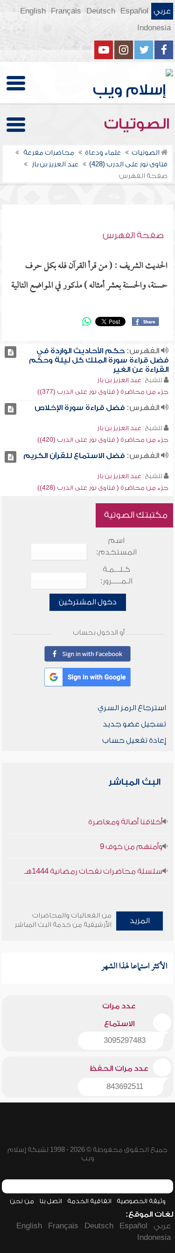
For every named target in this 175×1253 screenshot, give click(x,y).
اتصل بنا (50, 1201)
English (33, 11)
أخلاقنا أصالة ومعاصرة (125, 822)
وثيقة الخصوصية (141, 1201)
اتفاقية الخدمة (89, 1201)
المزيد (140, 921)
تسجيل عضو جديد (134, 724)
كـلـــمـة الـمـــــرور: (116, 575)
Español (134, 11)
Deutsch (100, 11)
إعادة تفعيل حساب (134, 740)
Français (66, 11)
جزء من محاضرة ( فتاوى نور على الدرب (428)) (102, 487)
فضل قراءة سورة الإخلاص (80, 408)
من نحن (22, 1201)
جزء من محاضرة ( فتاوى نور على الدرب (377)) (102, 391)
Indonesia (154, 28)
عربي (162, 11)
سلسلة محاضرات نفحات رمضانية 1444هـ (93, 871)
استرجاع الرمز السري (132, 708)
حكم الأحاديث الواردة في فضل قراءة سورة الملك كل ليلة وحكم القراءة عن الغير (98, 360)
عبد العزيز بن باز (119, 380)
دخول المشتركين (88, 602)
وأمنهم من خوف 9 (131, 846)
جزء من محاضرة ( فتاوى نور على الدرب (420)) (102, 439)
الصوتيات (138, 124)
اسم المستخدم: (116, 546)
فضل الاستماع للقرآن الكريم (74, 456)
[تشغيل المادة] (10, 352)
